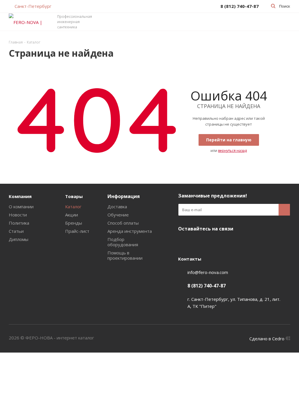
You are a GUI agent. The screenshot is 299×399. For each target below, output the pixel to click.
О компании (21, 206)
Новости (18, 215)
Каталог (73, 206)
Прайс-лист (77, 231)
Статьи (16, 231)
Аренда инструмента (129, 231)
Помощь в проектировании (124, 255)
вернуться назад (232, 150)
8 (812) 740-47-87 (206, 285)
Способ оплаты (123, 223)
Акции (71, 215)
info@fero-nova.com (207, 272)
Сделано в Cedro (267, 338)
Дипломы (18, 239)
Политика (19, 223)
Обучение (118, 215)
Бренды (73, 223)
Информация (123, 196)
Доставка (117, 206)
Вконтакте (184, 242)
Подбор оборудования (122, 241)
